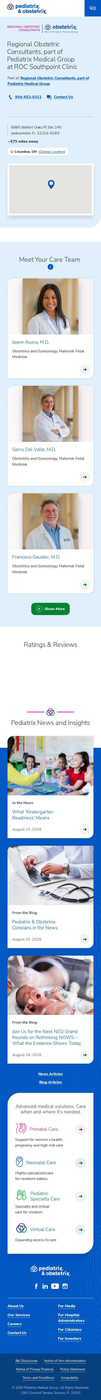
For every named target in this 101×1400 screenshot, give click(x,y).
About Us (16, 1306)
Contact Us (63, 97)
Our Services (19, 1315)
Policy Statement (72, 1369)
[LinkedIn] (45, 1287)
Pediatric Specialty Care (45, 1196)
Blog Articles (50, 1082)
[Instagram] (65, 1287)
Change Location (52, 151)
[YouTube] (55, 1287)
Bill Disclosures (27, 1361)
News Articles (50, 1074)
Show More (55, 608)
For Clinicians (70, 1329)
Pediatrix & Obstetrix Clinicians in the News (35, 925)
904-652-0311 (28, 97)
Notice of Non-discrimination (64, 1361)
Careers (14, 1324)
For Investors (69, 1338)
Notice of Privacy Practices (35, 1369)
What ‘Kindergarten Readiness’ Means (32, 815)
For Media (66, 1306)
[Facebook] (36, 1287)
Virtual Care (42, 1229)
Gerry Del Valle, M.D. (34, 449)
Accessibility (69, 1378)
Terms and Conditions (38, 1378)
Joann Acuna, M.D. (30, 342)
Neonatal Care (41, 1162)
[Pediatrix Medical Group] (50, 1271)
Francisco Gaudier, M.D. (36, 557)
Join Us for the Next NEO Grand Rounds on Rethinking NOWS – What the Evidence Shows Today (46, 1037)
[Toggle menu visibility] (93, 8)
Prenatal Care (44, 1129)
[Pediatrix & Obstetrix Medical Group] (27, 8)
